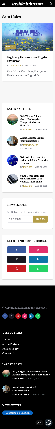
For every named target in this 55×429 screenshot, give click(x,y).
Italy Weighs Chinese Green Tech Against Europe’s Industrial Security (31, 121)
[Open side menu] (3, 3)
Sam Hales (15, 65)
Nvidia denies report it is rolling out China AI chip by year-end (34, 160)
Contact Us (8, 353)
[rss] (38, 259)
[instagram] (38, 249)
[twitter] (16, 259)
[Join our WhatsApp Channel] (44, 423)
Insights (10, 47)
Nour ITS (28, 129)
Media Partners (11, 344)
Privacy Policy (10, 348)
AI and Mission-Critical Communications (32, 139)
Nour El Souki (30, 145)
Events (6, 339)
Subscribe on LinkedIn (18, 412)
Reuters (27, 167)
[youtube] (16, 268)
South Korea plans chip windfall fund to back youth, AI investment (32, 178)
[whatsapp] (37, 316)
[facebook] (16, 249)
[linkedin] (31, 316)
